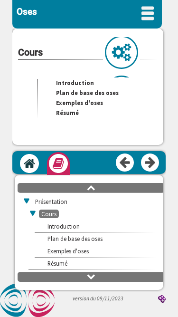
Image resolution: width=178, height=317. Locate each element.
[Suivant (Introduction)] (150, 163)
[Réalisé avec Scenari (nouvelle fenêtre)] (162, 299)
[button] (91, 187)
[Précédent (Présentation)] (125, 163)
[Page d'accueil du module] (29, 163)
